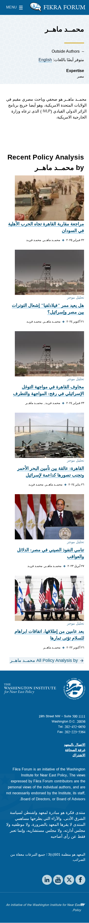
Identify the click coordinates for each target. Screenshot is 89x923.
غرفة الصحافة (75, 750)
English (45, 60)
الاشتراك (78, 755)
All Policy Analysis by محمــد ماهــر (44, 660)
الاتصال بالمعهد (74, 745)
